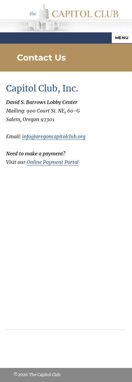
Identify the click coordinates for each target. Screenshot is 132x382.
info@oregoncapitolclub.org (53, 136)
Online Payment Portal (53, 162)
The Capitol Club (44, 374)
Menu (122, 37)
